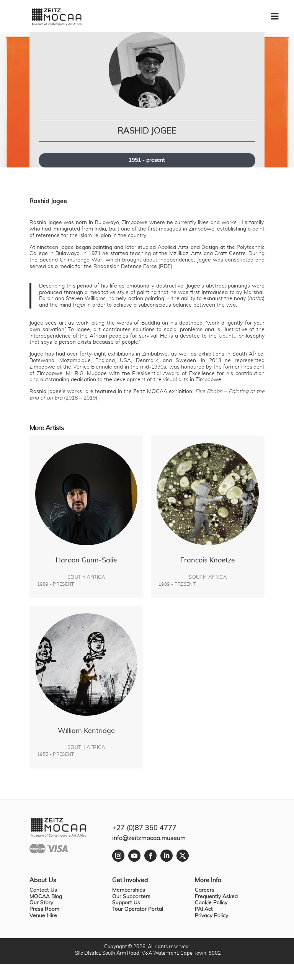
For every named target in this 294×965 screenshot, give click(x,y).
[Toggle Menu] (278, 13)
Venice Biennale (92, 367)
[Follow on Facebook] (150, 856)
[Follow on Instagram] (118, 856)
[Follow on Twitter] (182, 856)
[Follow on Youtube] (134, 856)
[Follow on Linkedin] (166, 856)
